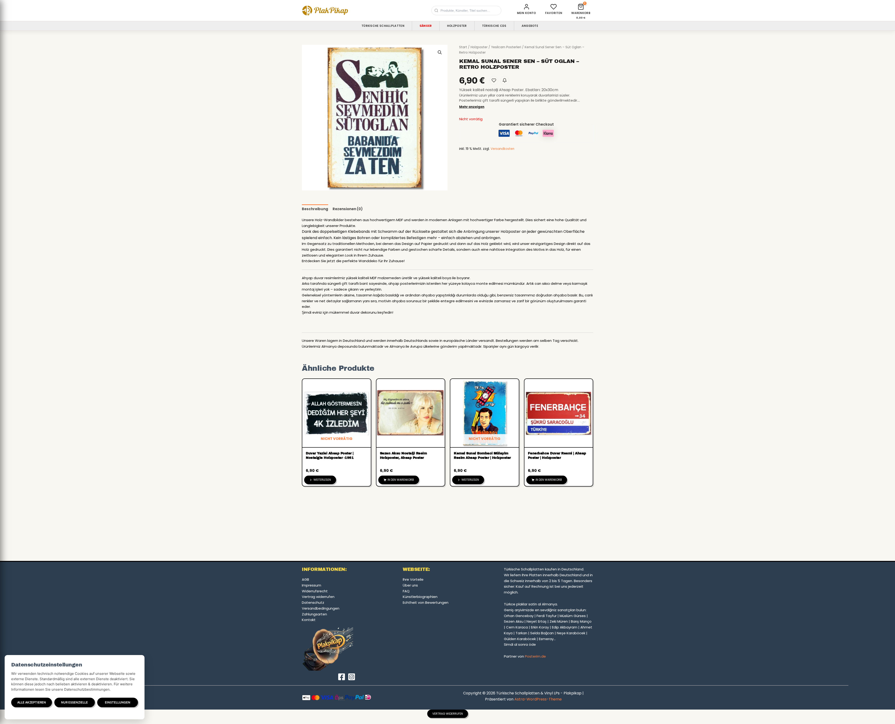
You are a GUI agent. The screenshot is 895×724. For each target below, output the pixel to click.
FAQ (406, 591)
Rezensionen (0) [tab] (348, 208)
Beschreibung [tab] (315, 208)
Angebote (530, 26)
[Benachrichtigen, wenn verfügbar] (504, 80)
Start (463, 47)
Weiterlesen (322, 480)
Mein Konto (526, 13)
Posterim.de (535, 656)
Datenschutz (313, 602)
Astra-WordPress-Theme (538, 699)
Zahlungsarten (314, 614)
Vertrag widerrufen (318, 596)
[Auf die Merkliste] (493, 80)
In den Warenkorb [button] (401, 480)
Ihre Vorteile (413, 579)
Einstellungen (117, 702)
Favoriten (553, 13)
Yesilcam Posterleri (506, 47)
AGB (305, 579)
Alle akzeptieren (31, 702)
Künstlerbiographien (420, 596)
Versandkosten (502, 149)
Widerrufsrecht (315, 591)
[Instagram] (351, 677)
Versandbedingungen (320, 608)
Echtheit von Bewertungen (425, 602)
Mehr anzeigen (471, 107)
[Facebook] (341, 677)
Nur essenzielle (74, 702)
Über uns (410, 585)
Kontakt (309, 619)
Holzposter (457, 26)
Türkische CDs (494, 26)
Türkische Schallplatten (382, 26)
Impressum (311, 585)
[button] (440, 52)
